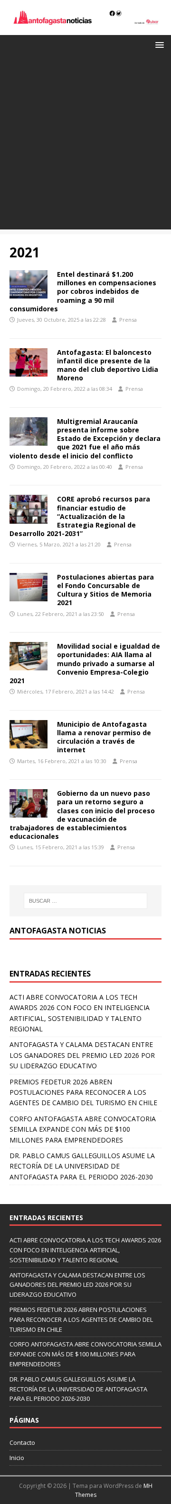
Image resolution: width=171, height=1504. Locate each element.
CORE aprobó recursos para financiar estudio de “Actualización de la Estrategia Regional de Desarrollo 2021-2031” (80, 516)
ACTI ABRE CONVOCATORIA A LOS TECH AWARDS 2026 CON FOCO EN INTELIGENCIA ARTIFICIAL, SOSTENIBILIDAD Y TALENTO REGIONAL (85, 1250)
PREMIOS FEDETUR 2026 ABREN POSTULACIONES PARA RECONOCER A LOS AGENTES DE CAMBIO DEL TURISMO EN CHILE (83, 1092)
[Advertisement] (85, 144)
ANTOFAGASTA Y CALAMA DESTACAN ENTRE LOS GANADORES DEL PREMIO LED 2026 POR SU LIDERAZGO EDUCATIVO (82, 1055)
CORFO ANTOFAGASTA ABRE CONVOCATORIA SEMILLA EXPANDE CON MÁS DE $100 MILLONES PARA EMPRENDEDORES (83, 1129)
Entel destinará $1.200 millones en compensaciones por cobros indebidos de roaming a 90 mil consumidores (83, 291)
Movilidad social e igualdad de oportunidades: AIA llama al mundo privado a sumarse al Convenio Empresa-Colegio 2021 (85, 663)
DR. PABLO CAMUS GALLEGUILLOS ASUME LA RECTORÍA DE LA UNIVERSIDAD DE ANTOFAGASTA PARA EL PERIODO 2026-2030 (82, 1166)
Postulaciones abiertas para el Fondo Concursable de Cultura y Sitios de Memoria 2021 (105, 589)
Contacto (22, 1442)
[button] (158, 44)
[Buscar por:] (85, 901)
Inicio (17, 1457)
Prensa (128, 319)
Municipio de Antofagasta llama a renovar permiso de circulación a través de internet (104, 737)
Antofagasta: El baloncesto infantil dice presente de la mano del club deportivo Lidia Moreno (107, 365)
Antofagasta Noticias (58, 930)
